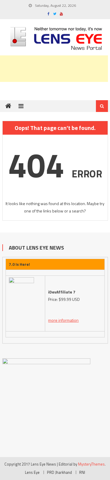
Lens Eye (32, 472)
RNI (82, 472)
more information (63, 320)
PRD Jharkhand (59, 472)
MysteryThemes (91, 464)
